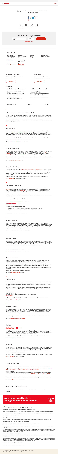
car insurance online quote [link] (15, 141)
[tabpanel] (29, 59)
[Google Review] (30, 18)
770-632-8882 (21, 64)
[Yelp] (35, 18)
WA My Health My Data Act (7, 450)
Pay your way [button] (39, 81)
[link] (26, 26)
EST (48, 55)
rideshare (30, 132)
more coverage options (21, 154)
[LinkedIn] (33, 18)
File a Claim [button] (11, 81)
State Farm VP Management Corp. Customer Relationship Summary (25, 369)
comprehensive (20, 132)
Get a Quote (41, 38)
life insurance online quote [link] (15, 299)
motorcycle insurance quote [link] (15, 160)
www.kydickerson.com (11, 64)
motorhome (23, 169)
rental (25, 132)
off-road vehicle (38, 169)
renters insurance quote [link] (14, 231)
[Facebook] (28, 18)
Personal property (23, 190)
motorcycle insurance (10, 154)
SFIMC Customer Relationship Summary (39, 373)
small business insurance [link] (15, 272)
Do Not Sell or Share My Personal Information (27, 450)
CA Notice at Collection (15, 450)
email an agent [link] (11, 178)
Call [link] (6, 178)
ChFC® (29, 14)
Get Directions (9, 60)
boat (33, 169)
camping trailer (29, 169)
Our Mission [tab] (29, 104)
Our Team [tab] (47, 104)
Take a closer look (9, 295)
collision (13, 132)
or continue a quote (29, 41)
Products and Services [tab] (11, 104)
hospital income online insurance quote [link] (17, 318)
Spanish (31, 57)
